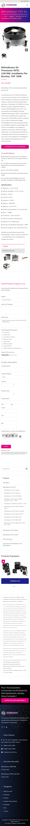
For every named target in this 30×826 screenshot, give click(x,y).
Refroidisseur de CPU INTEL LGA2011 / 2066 (14, 507)
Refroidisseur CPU (16, 662)
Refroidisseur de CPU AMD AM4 (12, 520)
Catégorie (11, 16)
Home (5, 16)
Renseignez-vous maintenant (15, 146)
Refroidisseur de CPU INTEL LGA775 (13, 514)
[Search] (27, 469)
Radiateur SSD (17, 664)
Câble (20, 670)
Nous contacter (9, 672)
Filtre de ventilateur (7, 668)
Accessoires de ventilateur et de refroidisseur (12, 544)
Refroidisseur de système (10, 530)
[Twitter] (4, 727)
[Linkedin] (6, 727)
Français (26, 1)
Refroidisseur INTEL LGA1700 (10, 774)
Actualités (7, 804)
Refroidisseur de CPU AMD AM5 (12, 517)
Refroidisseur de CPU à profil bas (13, 496)
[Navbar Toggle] (27, 5)
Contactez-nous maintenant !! (15, 700)
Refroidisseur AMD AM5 (8, 767)
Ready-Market (21, 823)
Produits (6, 798)
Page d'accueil (8, 791)
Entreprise (7, 794)
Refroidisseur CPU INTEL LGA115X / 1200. (15, 503)
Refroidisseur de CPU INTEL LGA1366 (11, 18)
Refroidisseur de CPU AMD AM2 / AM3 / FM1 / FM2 (15, 523)
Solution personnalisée (10, 801)
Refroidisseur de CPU (21, 16)
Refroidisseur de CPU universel (12, 493)
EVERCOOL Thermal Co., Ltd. (19, 820)
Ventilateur (6, 482)
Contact (6, 811)
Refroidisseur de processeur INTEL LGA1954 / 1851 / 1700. (13, 499)
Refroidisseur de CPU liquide (11, 490)
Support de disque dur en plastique (10, 670)
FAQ (5, 808)
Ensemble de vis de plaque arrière (17, 666)
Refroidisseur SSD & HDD (10, 534)
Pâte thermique (7, 539)
